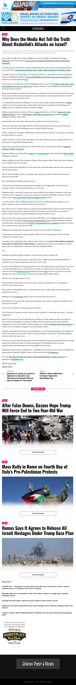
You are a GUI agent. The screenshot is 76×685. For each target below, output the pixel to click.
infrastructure (43, 153)
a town (36, 112)
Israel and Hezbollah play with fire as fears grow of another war (48, 77)
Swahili (68, 102)
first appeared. (53, 352)
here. (26, 79)
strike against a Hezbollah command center (38, 114)
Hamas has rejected (23, 271)
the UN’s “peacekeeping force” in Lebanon (44, 223)
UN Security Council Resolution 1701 (36, 220)
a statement (18, 296)
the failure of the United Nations (60, 324)
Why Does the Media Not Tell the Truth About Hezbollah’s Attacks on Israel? (36, 357)
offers (46, 271)
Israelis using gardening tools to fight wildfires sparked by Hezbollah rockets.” (43, 70)
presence (31, 153)
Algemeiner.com (17, 359)
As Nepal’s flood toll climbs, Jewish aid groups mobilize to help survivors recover (30, 601)
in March (65, 114)
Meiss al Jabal (68, 153)
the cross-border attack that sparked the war (29, 197)
